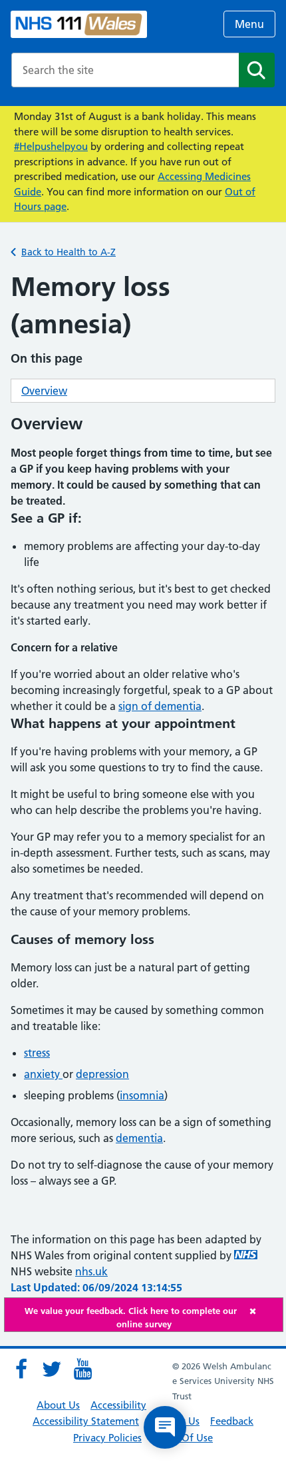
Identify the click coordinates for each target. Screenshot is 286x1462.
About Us (58, 1405)
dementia (139, 1138)
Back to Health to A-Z (68, 252)
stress (37, 1052)
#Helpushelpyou (51, 146)
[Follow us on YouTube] (82, 1369)
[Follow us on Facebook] (21, 1369)
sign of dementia (160, 706)
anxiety (43, 1074)
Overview (44, 390)
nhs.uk (91, 1271)
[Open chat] (165, 1427)
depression (102, 1074)
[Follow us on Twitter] (52, 1369)
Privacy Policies (107, 1437)
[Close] (262, 1311)
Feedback (231, 1421)
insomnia (142, 1095)
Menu (249, 24)
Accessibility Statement (86, 1421)
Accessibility (118, 1405)
